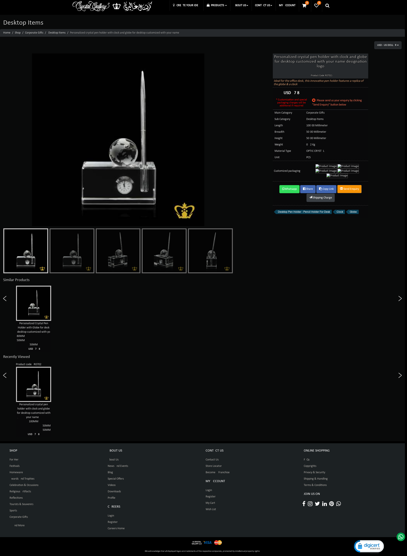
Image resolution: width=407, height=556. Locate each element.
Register (113, 522)
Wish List (211, 509)
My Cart (210, 503)
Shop (18, 32)
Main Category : (284, 112)
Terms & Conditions (315, 485)
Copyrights (310, 466)
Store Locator (214, 466)
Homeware (16, 472)
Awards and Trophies (22, 478)
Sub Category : (283, 119)
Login (111, 515)
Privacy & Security (314, 472)
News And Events (118, 466)
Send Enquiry (351, 189)
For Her (14, 459)
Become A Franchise (218, 472)
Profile (111, 498)
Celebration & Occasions (24, 485)
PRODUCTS (217, 5)
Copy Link (328, 189)
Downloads (114, 491)
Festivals (15, 466)
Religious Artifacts (20, 491)
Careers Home (116, 528)
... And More (17, 525)
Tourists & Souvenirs (21, 504)
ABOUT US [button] (240, 5)
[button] (369, 546)
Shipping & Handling (316, 478)
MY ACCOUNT (287, 5)
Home (6, 32)
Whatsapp (291, 189)
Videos (112, 485)
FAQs (306, 459)
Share (309, 189)
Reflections (16, 498)
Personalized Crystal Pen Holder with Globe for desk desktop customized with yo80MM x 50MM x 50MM (34, 336)
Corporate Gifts (34, 32)
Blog (110, 472)
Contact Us (212, 459)
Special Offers (116, 478)
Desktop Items (57, 32)
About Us (113, 459)
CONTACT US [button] (262, 5)
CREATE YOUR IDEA (187, 5)
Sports (13, 510)
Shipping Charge (322, 197)
